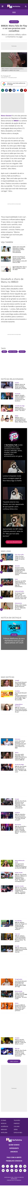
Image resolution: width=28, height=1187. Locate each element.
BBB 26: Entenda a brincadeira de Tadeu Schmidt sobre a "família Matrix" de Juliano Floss (20, 829)
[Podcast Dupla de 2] (16, 1170)
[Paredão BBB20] (7, 418)
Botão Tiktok (3, 1167)
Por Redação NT (6, 76)
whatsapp (2, 91)
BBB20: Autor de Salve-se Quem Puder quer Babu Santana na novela (21, 386)
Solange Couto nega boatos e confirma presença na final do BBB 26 (21, 866)
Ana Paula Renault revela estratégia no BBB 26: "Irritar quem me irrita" (21, 684)
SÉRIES (16, 1129)
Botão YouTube (24, 1167)
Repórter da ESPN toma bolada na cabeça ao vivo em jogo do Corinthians (20, 583)
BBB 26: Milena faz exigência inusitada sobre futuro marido (21, 950)
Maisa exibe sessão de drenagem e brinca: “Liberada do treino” (21, 607)
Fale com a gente (14, 1157)
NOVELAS (3, 1123)
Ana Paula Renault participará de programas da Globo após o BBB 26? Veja (21, 983)
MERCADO (4, 1129)
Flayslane (22, 351)
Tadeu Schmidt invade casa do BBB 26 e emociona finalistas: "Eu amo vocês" (21, 995)
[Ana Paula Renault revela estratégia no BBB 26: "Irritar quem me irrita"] (7, 683)
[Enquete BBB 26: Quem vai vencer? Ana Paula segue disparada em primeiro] (7, 1006)
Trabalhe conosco (14, 1161)
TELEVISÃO (17, 1120)
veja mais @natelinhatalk (14, 542)
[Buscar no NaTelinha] (25, 6)
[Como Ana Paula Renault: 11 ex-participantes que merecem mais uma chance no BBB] (7, 741)
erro (25, 90)
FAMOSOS (17, 1123)
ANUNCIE (14, 1152)
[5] (7, 606)
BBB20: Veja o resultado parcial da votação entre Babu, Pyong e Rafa (21, 420)
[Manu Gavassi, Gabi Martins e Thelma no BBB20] (7, 408)
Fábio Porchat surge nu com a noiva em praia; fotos (20, 558)
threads (21, 91)
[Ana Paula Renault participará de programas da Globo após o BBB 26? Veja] (7, 982)
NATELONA (4, 1132)
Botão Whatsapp (7, 1167)
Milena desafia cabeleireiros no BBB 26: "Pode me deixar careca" (20, 1042)
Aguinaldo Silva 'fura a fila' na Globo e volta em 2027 (20, 268)
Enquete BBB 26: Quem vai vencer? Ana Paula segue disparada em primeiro (20, 1007)
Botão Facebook (11, 1167)
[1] (7, 557)
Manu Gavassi (6, 115)
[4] (7, 594)
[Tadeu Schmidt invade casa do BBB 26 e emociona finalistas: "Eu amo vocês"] (7, 994)
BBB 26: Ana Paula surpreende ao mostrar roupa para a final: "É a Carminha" (20, 1053)
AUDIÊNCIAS (4, 1126)
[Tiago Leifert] (7, 395)
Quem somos (14, 1145)
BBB (14, 12)
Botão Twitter (16, 1167)
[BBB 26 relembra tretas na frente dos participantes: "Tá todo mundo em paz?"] (7, 815)
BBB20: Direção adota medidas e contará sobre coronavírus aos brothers (20, 398)
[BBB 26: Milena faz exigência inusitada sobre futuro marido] (7, 948)
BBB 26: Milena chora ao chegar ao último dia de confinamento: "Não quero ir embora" (21, 926)
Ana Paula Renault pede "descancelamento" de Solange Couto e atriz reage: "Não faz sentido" (21, 696)
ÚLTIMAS (3, 1120)
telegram (14, 91)
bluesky (17, 91)
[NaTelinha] (13, 6)
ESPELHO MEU (18, 1132)
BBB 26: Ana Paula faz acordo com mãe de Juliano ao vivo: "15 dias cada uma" (20, 769)
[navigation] (2, 6)
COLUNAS (16, 1126)
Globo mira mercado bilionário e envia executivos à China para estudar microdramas (19, 249)
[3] (7, 582)
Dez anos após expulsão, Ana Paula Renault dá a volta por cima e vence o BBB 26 (21, 757)
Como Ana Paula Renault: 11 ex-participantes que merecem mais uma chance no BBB (20, 744)
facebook (6, 91)
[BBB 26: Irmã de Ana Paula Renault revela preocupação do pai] (7, 707)
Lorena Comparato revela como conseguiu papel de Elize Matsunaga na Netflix (12, 478)
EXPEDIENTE (14, 1148)
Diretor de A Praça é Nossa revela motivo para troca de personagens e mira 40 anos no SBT (20, 259)
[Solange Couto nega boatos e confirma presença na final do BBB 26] (7, 863)
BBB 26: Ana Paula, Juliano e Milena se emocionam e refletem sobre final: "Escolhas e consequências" (21, 878)
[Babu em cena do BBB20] (7, 385)
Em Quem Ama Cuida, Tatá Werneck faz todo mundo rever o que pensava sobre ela (21, 595)
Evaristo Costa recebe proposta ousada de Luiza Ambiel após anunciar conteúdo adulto (21, 571)
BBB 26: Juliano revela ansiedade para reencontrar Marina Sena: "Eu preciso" (20, 938)
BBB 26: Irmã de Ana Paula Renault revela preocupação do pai (21, 710)
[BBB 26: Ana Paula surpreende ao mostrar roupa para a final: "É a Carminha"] (7, 1051)
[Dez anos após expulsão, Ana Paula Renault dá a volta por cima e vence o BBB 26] (7, 755)
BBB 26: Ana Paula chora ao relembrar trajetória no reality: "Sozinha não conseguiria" (21, 890)
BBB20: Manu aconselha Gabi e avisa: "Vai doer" (20, 409)
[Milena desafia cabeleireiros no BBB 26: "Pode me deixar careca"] (7, 1040)
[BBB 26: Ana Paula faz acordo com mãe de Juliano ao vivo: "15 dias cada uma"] (7, 767)
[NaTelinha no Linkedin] (11, 1170)
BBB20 (16, 121)
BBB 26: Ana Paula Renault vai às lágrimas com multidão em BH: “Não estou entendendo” (20, 804)
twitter (10, 91)
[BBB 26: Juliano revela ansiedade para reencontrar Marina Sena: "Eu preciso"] (7, 936)
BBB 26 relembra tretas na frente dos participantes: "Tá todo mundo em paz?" (20, 817)
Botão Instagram (20, 1167)
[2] (7, 568)
